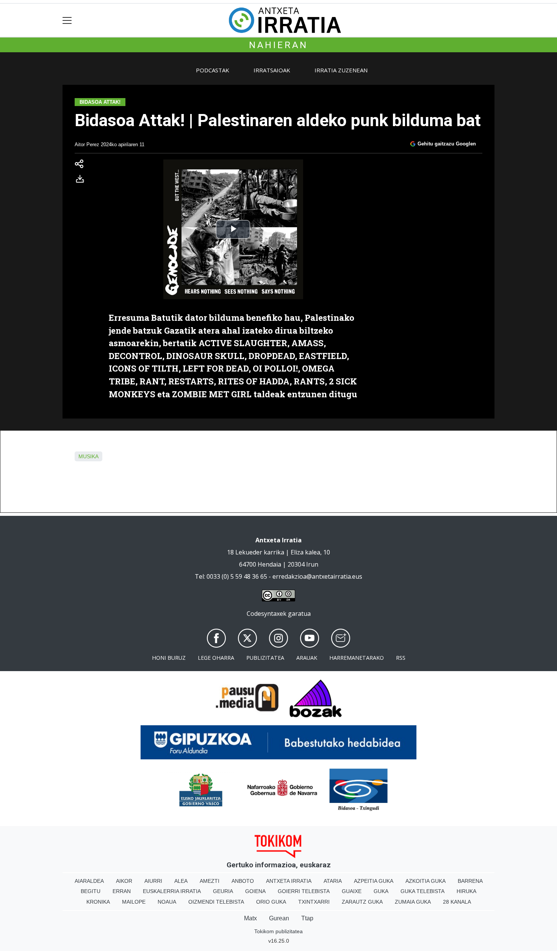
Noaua (167, 902)
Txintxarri (314, 902)
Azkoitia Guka (425, 881)
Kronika (98, 902)
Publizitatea (265, 657)
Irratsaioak (271, 70)
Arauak (306, 657)
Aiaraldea (89, 881)
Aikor (124, 881)
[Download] (82, 180)
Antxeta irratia (288, 881)
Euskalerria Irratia (172, 891)
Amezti (209, 881)
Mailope (134, 902)
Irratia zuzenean (341, 70)
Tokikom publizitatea (278, 931)
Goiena (255, 891)
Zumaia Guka (413, 902)
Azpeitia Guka (373, 881)
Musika (88, 456)
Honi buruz (169, 657)
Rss (400, 657)
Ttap (307, 918)
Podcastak (212, 70)
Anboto (243, 881)
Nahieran (278, 45)
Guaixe (351, 891)
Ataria (333, 881)
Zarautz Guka (362, 902)
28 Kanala (457, 902)
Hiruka (466, 891)
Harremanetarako (356, 657)
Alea (181, 881)
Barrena (470, 881)
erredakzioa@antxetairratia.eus (317, 576)
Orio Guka (271, 902)
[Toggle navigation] (67, 20)
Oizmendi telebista (216, 902)
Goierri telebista (304, 891)
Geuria (223, 891)
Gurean (279, 918)
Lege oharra (216, 657)
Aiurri (153, 881)
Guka (381, 891)
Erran (122, 891)
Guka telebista (422, 891)
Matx (250, 918)
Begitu (90, 891)
